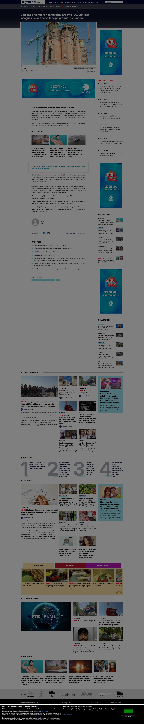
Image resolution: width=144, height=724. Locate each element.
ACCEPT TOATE (128, 711)
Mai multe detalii (45, 711)
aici (40, 717)
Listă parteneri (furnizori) (68, 714)
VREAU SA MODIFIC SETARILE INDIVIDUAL (128, 715)
